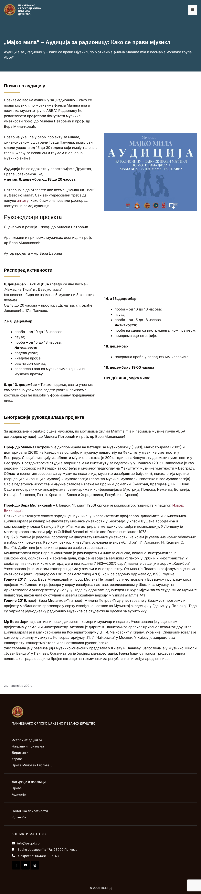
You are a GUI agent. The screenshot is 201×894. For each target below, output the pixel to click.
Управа (17, 759)
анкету (22, 200)
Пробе (17, 788)
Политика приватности (30, 811)
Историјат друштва (27, 740)
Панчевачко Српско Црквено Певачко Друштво (29, 10)
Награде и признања (28, 746)
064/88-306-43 (47, 856)
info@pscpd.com (29, 843)
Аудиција (19, 794)
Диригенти (20, 753)
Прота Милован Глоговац (31, 765)
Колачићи (19, 817)
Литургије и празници (29, 782)
